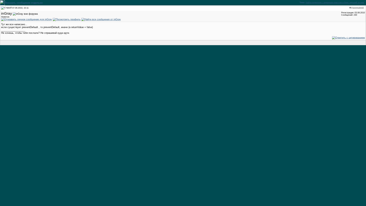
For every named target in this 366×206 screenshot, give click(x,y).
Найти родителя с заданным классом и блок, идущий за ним (335, 2)
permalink (358, 7)
